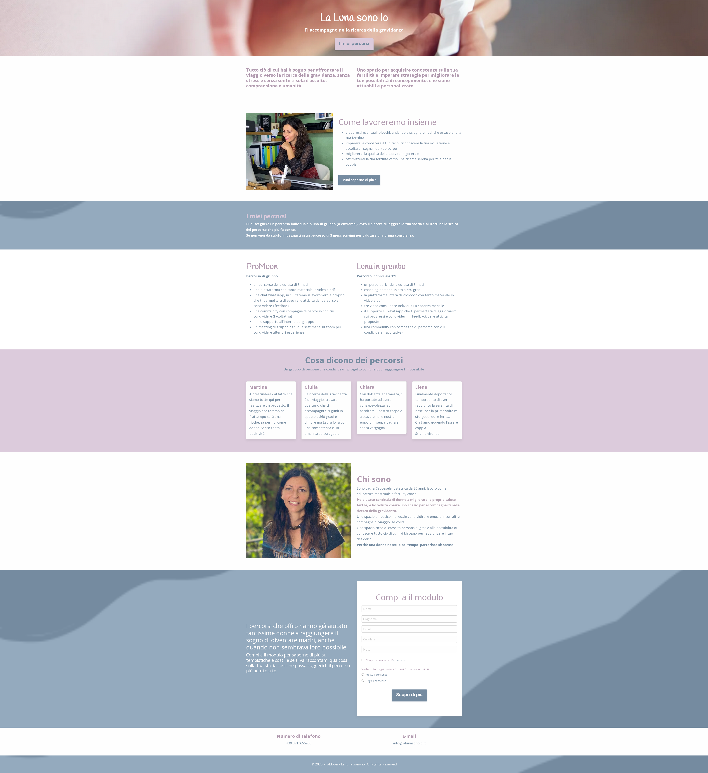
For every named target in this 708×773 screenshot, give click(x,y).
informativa (399, 660)
